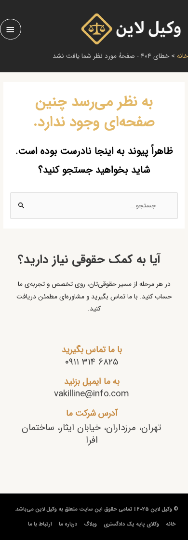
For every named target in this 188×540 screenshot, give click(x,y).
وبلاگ (90, 524)
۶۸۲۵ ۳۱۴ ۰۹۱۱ (91, 362)
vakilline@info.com (91, 394)
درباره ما (68, 524)
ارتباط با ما (40, 524)
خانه (171, 524)
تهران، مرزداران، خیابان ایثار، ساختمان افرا (91, 434)
